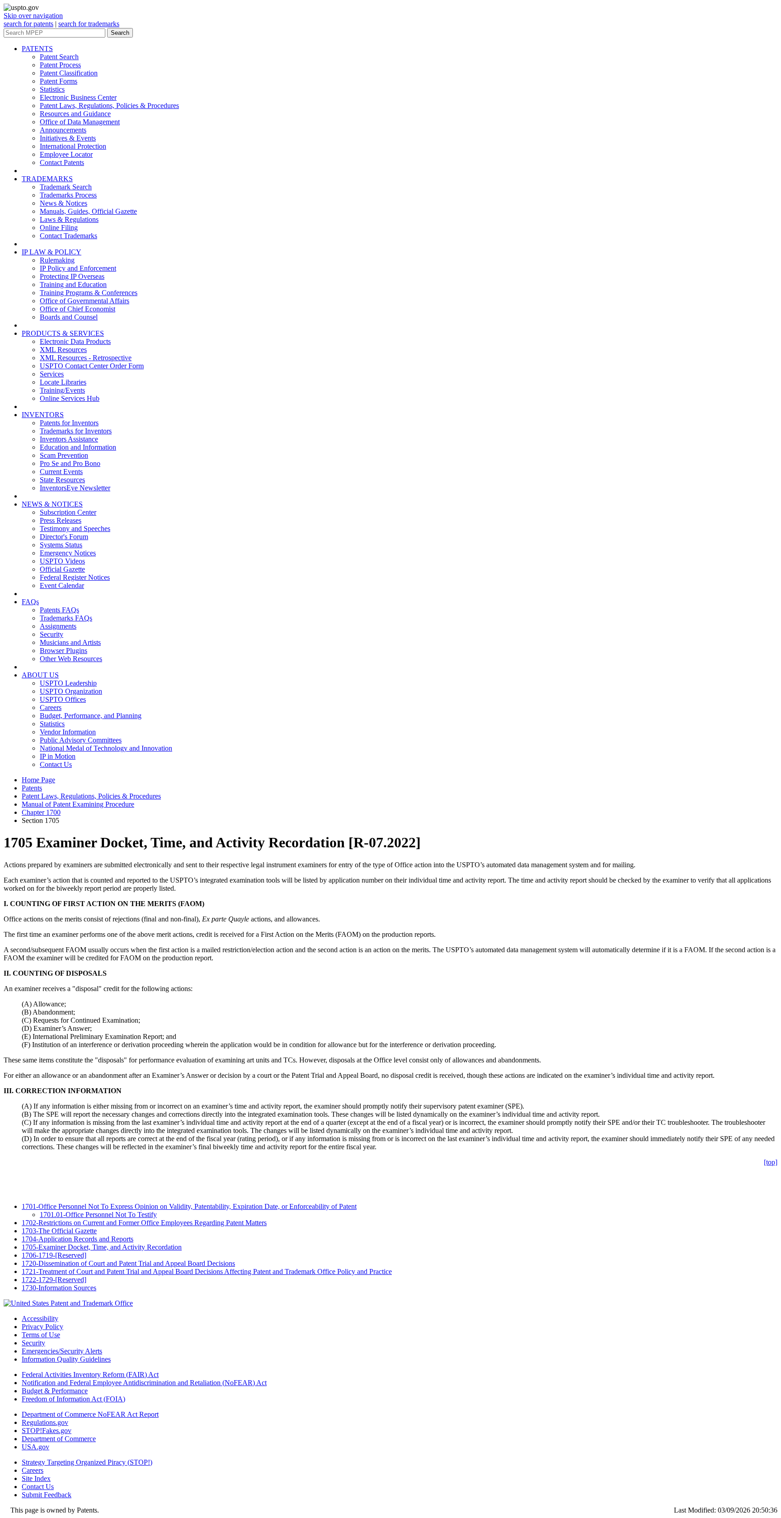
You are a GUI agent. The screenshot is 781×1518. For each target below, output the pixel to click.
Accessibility (40, 1318)
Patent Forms (58, 81)
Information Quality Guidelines (66, 1359)
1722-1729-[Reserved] (54, 1279)
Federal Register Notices (75, 577)
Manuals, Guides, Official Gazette (88, 211)
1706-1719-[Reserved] (54, 1255)
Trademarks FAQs (66, 618)
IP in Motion (57, 756)
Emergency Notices (68, 553)
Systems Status (61, 545)
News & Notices (63, 203)
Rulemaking (57, 260)
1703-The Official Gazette (59, 1231)
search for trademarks (88, 24)
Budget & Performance (55, 1391)
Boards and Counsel (69, 317)
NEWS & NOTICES (52, 504)
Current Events (61, 471)
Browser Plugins (63, 650)
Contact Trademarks (68, 236)
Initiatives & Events (68, 138)
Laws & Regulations (69, 219)
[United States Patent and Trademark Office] (68, 1303)
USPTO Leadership (68, 683)
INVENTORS (43, 414)
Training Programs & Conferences (88, 292)
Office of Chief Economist (77, 309)
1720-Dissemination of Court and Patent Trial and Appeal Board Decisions (128, 1263)
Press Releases (60, 520)
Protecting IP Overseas (72, 276)
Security (51, 634)
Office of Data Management (80, 122)
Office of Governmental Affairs (84, 301)
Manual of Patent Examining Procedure (78, 804)
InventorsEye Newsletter (75, 488)
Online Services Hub (69, 398)
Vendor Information (68, 732)
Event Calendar (62, 585)
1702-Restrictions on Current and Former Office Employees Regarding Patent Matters (144, 1223)
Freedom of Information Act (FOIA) (73, 1399)
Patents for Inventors (69, 423)
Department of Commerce (59, 1439)
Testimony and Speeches (75, 528)
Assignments (58, 626)
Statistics (52, 89)
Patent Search (59, 57)
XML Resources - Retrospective (86, 358)
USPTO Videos (62, 561)
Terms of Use (41, 1335)
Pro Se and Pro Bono (70, 463)
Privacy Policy (42, 1326)
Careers (50, 707)
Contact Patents (62, 162)
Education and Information (78, 447)
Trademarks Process (68, 195)
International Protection (73, 146)
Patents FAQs (59, 610)
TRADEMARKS (47, 179)
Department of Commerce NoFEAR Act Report (90, 1414)
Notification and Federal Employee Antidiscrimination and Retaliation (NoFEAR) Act (144, 1382)
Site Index (36, 1478)
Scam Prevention (64, 455)
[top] (770, 1162)
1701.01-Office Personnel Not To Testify (98, 1214)
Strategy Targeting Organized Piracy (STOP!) (87, 1462)
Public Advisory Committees (81, 740)
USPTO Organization (71, 691)
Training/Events (62, 390)
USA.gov (35, 1447)
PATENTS (37, 48)
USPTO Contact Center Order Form (92, 366)
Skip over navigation (33, 15)
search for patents (28, 24)
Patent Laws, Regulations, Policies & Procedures (109, 105)
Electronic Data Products (75, 341)
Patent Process (60, 65)
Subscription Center (68, 512)
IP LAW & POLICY (51, 252)
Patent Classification (69, 73)
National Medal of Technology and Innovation (106, 748)
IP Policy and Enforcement (78, 268)
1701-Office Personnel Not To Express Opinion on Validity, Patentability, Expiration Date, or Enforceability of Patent (189, 1206)
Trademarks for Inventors (76, 431)
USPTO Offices (63, 699)
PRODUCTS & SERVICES (63, 333)
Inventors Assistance (69, 439)
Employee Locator (66, 154)
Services (52, 374)
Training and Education (73, 284)
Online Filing (59, 227)
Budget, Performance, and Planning (90, 715)
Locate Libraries (63, 382)
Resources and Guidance (75, 113)
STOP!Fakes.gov (46, 1430)
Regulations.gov (45, 1422)
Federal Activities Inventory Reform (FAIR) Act (90, 1374)
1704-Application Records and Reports (77, 1239)
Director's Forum (64, 536)
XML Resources (63, 349)
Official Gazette (62, 569)
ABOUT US (40, 675)
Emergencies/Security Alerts (62, 1351)
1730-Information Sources (59, 1288)
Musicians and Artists (70, 642)
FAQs (30, 602)
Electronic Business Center (78, 97)
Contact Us (56, 764)
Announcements (63, 130)
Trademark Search (66, 187)
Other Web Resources (71, 659)
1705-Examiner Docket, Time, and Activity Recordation (102, 1247)
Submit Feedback (46, 1495)
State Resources (62, 480)
